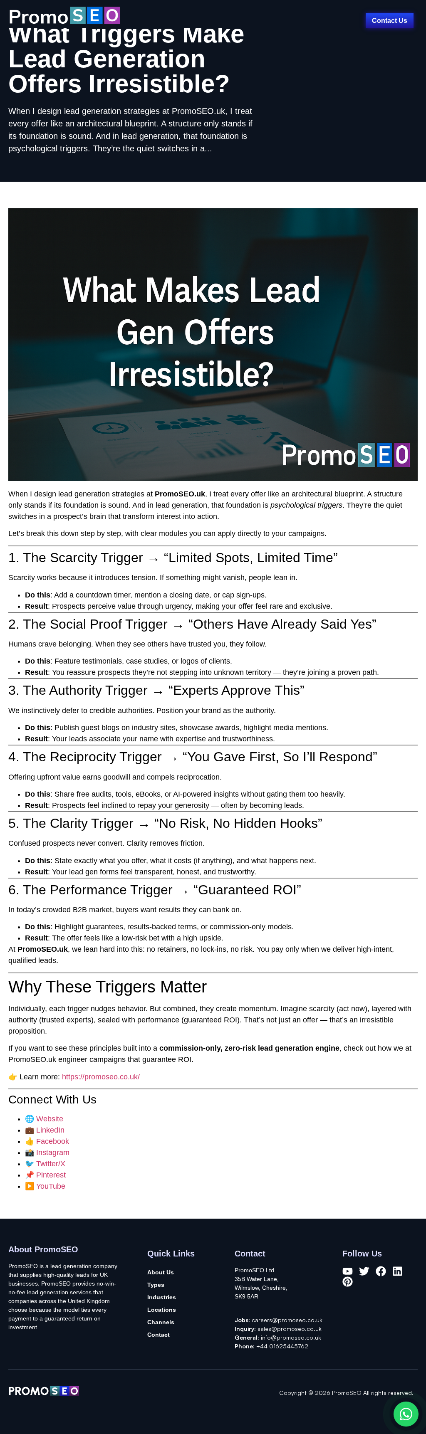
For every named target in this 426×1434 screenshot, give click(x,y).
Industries (161, 1297)
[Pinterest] (347, 1281)
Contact (158, 1334)
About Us (160, 1272)
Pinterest (51, 1175)
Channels (160, 1322)
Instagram (52, 1152)
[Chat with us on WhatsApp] (406, 1414)
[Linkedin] (397, 1271)
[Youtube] (347, 1271)
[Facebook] (381, 1271)
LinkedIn (50, 1130)
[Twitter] (364, 1271)
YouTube (50, 1186)
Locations (161, 1309)
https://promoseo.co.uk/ (101, 1077)
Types (155, 1284)
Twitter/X (50, 1164)
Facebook (52, 1141)
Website (49, 1119)
